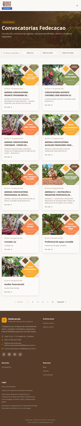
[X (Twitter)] (20, 354)
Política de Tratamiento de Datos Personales (17, 390)
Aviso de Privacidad (8, 387)
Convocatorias (48, 375)
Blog (44, 367)
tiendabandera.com (46, 422)
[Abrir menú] (77, 5)
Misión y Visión (48, 327)
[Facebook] (4, 354)
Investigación (6, 367)
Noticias (46, 371)
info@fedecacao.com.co (27, 349)
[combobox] (30, 53)
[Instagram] (9, 354)
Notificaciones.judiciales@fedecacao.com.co (19, 345)
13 (52, 302)
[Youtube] (15, 354)
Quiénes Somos (48, 323)
